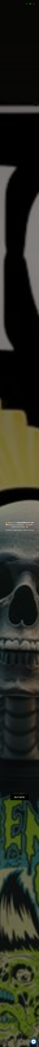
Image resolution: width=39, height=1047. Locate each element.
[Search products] (36, 103)
